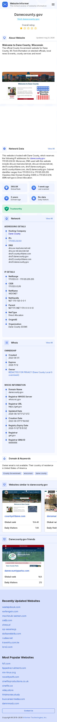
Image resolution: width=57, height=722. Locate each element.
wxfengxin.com (10, 611)
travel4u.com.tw (10, 642)
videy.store (7, 690)
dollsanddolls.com (11, 633)
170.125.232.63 (15, 241)
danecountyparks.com (17, 570)
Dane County (14, 233)
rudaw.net (7, 638)
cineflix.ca (7, 685)
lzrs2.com (7, 647)
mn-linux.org (9, 672)
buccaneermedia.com (13, 699)
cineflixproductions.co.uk (15, 681)
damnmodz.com (10, 703)
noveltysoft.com (10, 676)
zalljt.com (7, 620)
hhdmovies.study (11, 694)
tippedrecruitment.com (14, 668)
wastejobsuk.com (11, 607)
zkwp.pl (6, 624)
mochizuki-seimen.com (14, 615)
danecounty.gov (37, 158)
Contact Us (28, 711)
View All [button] (51, 149)
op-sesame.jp (9, 629)
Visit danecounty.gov (28, 19)
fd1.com (6, 663)
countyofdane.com (15, 516)
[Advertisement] (28, 63)
